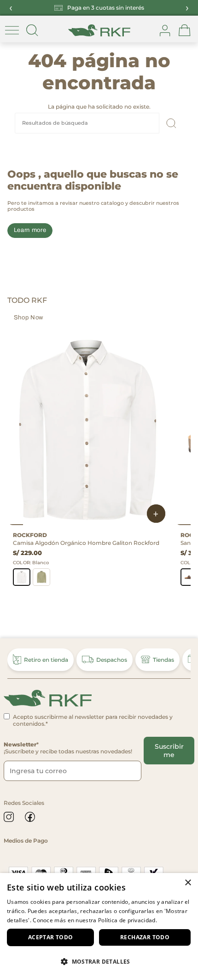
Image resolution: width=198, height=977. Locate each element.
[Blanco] (21, 577)
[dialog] (99, 925)
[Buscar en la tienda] (32, 30)
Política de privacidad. (127, 920)
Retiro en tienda (46, 659)
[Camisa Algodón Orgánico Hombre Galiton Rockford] (87, 429)
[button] (99, 961)
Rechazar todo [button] (144, 937)
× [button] (187, 882)
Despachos (111, 659)
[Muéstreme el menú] (12, 30)
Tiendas (163, 659)
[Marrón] (189, 577)
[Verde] (41, 577)
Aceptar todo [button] (50, 937)
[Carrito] (185, 30)
